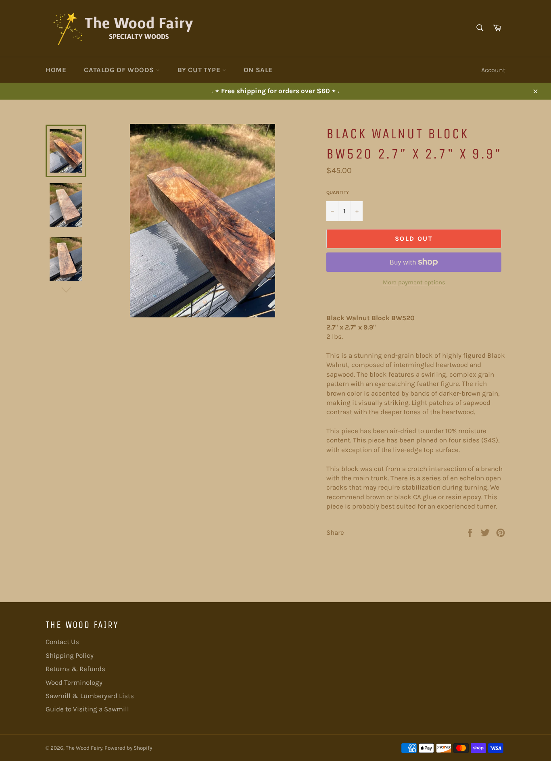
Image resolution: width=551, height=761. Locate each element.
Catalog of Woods (120, 70)
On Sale (258, 70)
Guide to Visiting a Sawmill (87, 709)
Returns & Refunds (75, 669)
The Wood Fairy (84, 748)
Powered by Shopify (128, 748)
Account (493, 70)
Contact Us (62, 642)
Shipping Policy (70, 655)
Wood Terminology (74, 682)
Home (56, 70)
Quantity (337, 192)
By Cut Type (199, 70)
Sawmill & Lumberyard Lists (90, 696)
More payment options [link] (414, 282)
